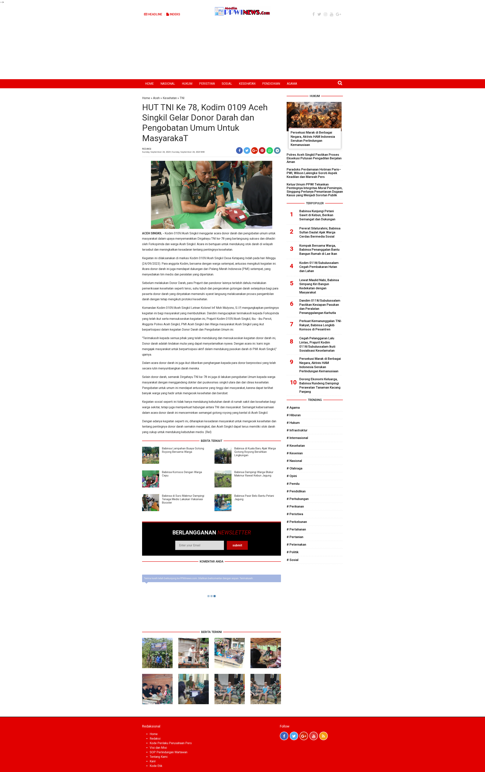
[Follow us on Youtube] (313, 736)
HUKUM (187, 83)
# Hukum (293, 423)
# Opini (292, 476)
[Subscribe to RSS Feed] (323, 736)
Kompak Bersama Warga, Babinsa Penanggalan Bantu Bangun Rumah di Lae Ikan (319, 250)
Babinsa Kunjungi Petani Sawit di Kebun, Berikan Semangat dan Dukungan (317, 215)
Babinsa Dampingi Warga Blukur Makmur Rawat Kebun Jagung (253, 473)
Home (146, 98)
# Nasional (294, 461)
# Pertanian (295, 537)
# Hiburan (294, 415)
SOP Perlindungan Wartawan (168, 752)
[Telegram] (277, 150)
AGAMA (292, 83)
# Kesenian (295, 453)
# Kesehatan (296, 445)
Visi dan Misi (158, 747)
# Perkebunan (297, 522)
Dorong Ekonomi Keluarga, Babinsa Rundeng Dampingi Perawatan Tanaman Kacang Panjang (319, 385)
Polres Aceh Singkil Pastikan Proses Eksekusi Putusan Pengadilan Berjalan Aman (314, 158)
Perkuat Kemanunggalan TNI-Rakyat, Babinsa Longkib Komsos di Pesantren (320, 325)
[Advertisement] (242, 50)
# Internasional (297, 438)
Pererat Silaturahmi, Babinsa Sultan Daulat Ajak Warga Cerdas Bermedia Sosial (319, 232)
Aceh (156, 98)
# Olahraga (294, 468)
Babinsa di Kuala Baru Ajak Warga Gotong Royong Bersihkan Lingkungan (255, 452)
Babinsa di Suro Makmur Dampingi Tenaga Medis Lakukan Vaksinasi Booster (183, 499)
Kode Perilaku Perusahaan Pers (171, 743)
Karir (153, 761)
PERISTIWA (207, 83)
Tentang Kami (158, 757)
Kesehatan (170, 98)
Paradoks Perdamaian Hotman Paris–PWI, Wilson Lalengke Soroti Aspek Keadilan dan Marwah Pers (314, 172)
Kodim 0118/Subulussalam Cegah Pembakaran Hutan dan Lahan (319, 267)
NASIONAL (167, 83)
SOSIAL (227, 83)
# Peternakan (296, 544)
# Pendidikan (296, 491)
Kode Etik (156, 766)
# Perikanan (295, 506)
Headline (154, 14)
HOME (149, 83)
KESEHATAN (247, 83)
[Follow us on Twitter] (294, 736)
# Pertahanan (296, 529)
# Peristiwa (295, 514)
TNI (182, 98)
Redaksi (155, 738)
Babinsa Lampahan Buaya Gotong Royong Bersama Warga (183, 450)
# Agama (293, 407)
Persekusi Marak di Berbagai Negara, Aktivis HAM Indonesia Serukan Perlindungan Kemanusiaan (313, 139)
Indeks (174, 14)
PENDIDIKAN (271, 83)
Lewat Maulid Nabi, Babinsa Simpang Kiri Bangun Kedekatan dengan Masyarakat (319, 286)
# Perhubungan (298, 499)
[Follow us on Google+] (304, 736)
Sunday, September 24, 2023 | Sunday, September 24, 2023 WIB (173, 152)
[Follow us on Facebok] (284, 736)
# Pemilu (293, 484)
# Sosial (292, 560)
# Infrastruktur (297, 430)
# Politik (293, 552)
